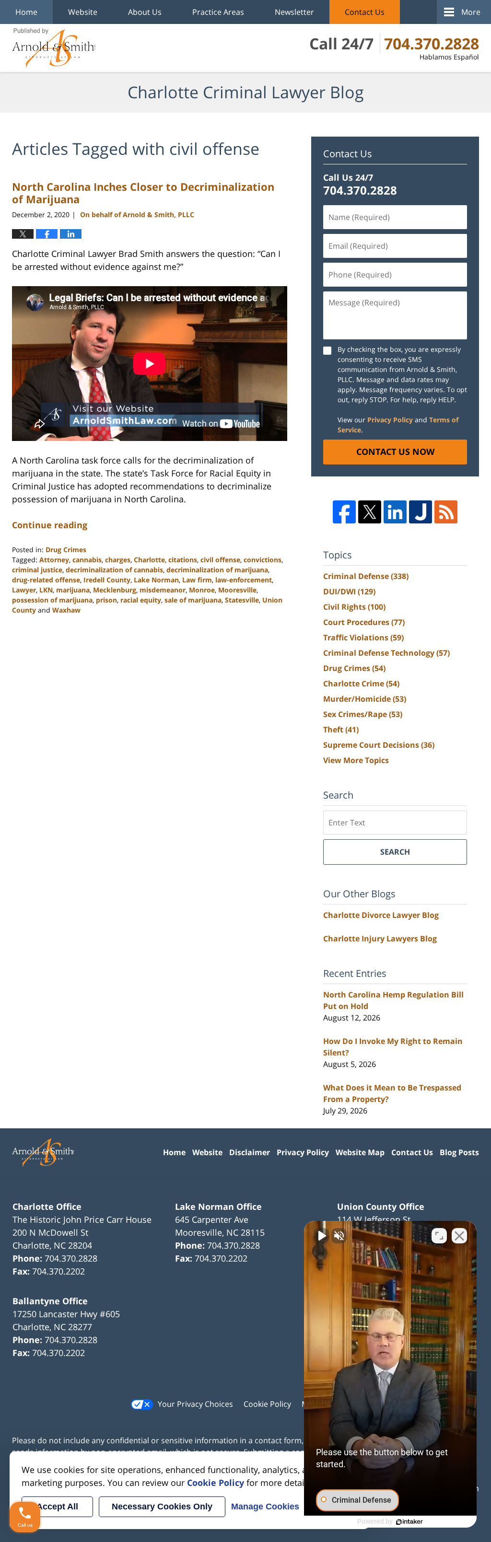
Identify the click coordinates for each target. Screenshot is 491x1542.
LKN (46, 589)
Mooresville (237, 589)
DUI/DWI (349, 591)
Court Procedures (364, 622)
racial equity (140, 599)
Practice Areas (218, 12)
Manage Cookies (265, 1506)
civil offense (220, 559)
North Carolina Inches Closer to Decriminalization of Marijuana (143, 192)
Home (26, 12)
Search (395, 851)
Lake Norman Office (218, 1206)
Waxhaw (66, 609)
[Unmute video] (321, 1235)
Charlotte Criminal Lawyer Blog (53, 48)
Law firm (197, 579)
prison (106, 599)
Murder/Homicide (364, 699)
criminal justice (37, 569)
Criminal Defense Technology (386, 653)
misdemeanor (163, 589)
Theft (341, 729)
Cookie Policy (267, 1404)
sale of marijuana (193, 599)
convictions (262, 559)
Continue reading (49, 525)
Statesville (242, 599)
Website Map (360, 1152)
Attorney (54, 559)
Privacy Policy (390, 419)
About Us (145, 12)
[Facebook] (344, 511)
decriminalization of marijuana (217, 569)
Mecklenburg (114, 589)
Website (82, 12)
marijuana (73, 589)
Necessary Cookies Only (162, 1506)
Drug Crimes (66, 549)
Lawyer (24, 589)
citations (182, 559)
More (470, 12)
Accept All (57, 1506)
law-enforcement (243, 579)
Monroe (202, 589)
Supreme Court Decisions (378, 745)
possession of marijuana (52, 599)
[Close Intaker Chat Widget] (459, 1235)
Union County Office (380, 1206)
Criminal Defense (366, 576)
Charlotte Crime (361, 683)
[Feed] (445, 511)
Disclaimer (249, 1152)
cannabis (87, 559)
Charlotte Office (47, 1206)
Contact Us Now (395, 451)
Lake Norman (156, 579)
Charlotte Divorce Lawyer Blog (381, 915)
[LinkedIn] (395, 511)
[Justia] (420, 511)
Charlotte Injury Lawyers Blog (380, 938)
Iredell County (106, 579)
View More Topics (356, 760)
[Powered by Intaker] (409, 1522)
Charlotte (149, 559)
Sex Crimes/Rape (362, 714)
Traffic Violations (363, 637)
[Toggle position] (439, 1235)
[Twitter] (369, 511)
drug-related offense (46, 579)
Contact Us (365, 12)
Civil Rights (354, 607)
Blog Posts (459, 1152)
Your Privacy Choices (195, 1404)
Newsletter (294, 12)
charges (117, 559)
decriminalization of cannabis (114, 569)
